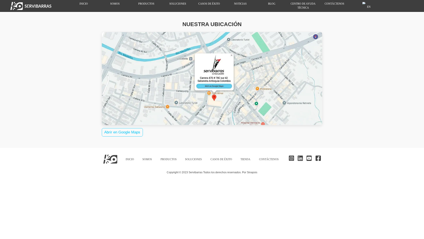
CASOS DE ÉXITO (209, 3)
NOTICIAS (240, 3)
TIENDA (245, 159)
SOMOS (115, 3)
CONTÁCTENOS (334, 3)
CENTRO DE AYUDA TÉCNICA (303, 5)
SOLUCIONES (177, 3)
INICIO (84, 3)
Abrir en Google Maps (122, 132)
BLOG (271, 3)
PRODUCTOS (146, 3)
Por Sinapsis (249, 172)
